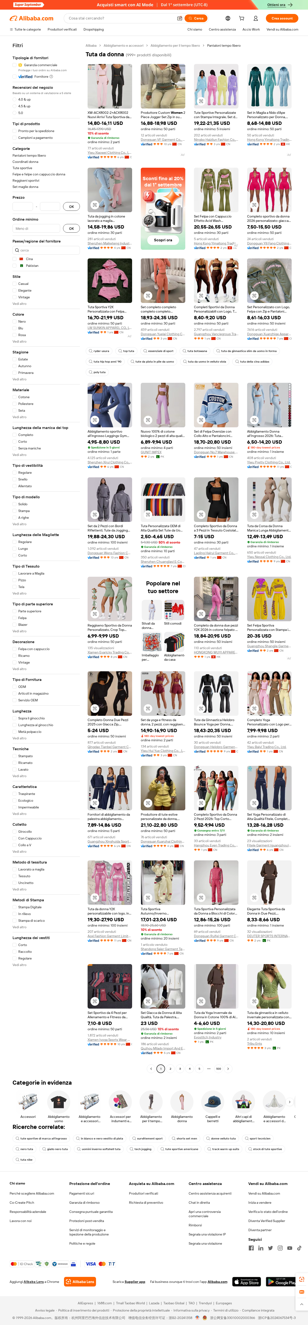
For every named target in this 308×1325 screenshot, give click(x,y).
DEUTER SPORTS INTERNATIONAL (269, 936)
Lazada (154, 1303)
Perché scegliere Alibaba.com (32, 1193)
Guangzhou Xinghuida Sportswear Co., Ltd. (110, 841)
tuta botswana (197, 351)
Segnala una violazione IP (207, 1234)
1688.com (104, 1303)
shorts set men (187, 1138)
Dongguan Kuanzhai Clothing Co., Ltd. (163, 841)
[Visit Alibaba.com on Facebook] (251, 1248)
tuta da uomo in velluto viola (207, 361)
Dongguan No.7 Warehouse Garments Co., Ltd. (216, 452)
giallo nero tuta (57, 1149)
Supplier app (135, 1282)
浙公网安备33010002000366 (232, 1318)
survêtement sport (150, 1138)
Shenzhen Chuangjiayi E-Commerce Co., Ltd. (163, 561)
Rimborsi (195, 1225)
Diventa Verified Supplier (266, 1221)
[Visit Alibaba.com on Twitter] (270, 1248)
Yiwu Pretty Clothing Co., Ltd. (268, 462)
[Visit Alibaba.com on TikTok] (299, 1248)
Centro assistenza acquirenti (210, 1193)
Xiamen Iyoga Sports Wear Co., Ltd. (110, 1040)
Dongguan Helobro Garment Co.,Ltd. (216, 747)
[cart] (242, 19)
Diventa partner (260, 1230)
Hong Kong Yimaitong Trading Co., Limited (269, 139)
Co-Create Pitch (22, 1202)
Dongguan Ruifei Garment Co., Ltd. (216, 936)
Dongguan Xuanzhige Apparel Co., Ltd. (269, 334)
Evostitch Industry (207, 1037)
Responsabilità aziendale (28, 1212)
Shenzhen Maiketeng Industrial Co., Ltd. (110, 243)
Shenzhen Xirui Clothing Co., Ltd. (110, 462)
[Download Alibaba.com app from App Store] (246, 1282)
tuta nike (26, 1159)
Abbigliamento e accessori (123, 45)
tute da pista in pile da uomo (154, 361)
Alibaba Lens (34, 1282)
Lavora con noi (21, 1221)
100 (218, 1068)
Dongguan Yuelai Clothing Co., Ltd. (163, 334)
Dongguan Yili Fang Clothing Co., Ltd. (269, 243)
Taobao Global (173, 1303)
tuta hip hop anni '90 (108, 361)
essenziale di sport (160, 351)
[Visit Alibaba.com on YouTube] (290, 1248)
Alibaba (91, 45)
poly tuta (100, 372)
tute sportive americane (181, 1149)
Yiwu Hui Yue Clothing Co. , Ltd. (163, 751)
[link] (301, 1279)
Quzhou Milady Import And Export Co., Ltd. (163, 1048)
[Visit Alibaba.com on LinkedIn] (261, 1248)
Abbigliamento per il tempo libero (175, 45)
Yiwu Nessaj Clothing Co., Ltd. (269, 557)
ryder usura (101, 351)
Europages (224, 1303)
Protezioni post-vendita (86, 1221)
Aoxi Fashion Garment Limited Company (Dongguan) (110, 936)
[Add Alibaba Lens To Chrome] (80, 1282)
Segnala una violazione (205, 1243)
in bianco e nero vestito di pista (102, 1138)
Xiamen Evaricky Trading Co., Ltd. (110, 652)
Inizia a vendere (259, 1202)
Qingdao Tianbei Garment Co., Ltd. (110, 747)
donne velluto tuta (223, 1138)
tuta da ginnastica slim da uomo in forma (249, 351)
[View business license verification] (197, 1317)
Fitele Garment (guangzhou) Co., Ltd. (269, 845)
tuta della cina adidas (254, 361)
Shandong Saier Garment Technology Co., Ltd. (163, 949)
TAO (191, 1303)
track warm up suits (225, 1149)
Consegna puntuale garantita (91, 1212)
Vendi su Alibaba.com (264, 1193)
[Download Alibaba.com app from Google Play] (282, 1282)
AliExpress (85, 1303)
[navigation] (46, 557)
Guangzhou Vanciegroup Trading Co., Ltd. (216, 334)
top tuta (128, 351)
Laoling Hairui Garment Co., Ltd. (216, 553)
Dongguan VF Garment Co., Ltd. (163, 139)
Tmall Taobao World (130, 1303)
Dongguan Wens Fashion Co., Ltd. (110, 553)
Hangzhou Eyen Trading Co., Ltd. (216, 845)
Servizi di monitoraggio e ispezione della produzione (89, 1232)
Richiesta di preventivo (146, 1202)
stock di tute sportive (267, 1149)
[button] (180, 18)
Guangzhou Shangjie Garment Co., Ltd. (269, 646)
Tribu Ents (254, 1043)
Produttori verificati (143, 1193)
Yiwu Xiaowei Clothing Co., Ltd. (110, 152)
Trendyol (205, 1303)
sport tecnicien (260, 1138)
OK (71, 207)
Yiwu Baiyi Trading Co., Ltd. (266, 747)
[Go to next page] (228, 1068)
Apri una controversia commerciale (205, 1214)
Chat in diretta (199, 1202)
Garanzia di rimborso (84, 1202)
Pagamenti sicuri (81, 1193)
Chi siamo (17, 1183)
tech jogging (143, 1149)
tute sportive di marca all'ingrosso (43, 1138)
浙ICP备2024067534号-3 (277, 1318)
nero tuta (26, 1149)
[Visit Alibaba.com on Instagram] (280, 1248)
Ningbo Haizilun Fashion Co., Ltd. (216, 139)
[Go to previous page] (151, 1068)
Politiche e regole (82, 1243)
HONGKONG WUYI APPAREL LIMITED (216, 652)
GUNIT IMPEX (151, 452)
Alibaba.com (217, 1282)
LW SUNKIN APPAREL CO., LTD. (110, 328)
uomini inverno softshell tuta (101, 1149)
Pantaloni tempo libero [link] (224, 45)
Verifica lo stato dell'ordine (268, 1212)
